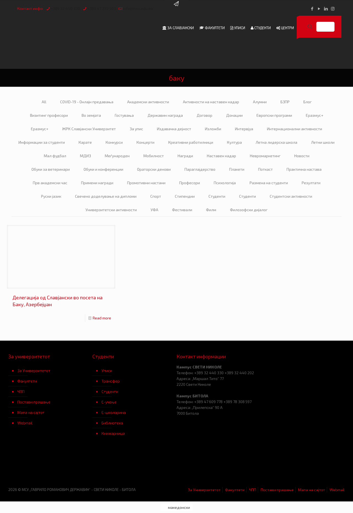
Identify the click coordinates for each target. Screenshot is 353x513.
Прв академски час (50, 182)
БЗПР (285, 101)
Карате (85, 142)
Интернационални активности (294, 128)
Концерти (145, 142)
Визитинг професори (49, 115)
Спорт (155, 196)
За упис (136, 128)
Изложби (213, 128)
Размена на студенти (269, 182)
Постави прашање (33, 402)
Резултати (311, 182)
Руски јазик (51, 196)
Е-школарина (113, 412)
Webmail (25, 422)
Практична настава (304, 169)
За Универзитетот (33, 370)
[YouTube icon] (319, 8)
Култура (234, 142)
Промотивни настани (146, 182)
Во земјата (91, 115)
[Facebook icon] (312, 8)
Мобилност (153, 155)
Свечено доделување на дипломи (106, 196)
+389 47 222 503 (101, 8)
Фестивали (182, 209)
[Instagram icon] (333, 8)
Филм (211, 209)
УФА (154, 209)
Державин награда (165, 115)
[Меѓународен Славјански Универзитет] (64, 28)
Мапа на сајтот (30, 412)
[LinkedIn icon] (326, 8)
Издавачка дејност (174, 128)
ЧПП (21, 391)
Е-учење (109, 402)
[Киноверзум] (134, 465)
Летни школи (323, 142)
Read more (102, 318)
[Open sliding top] (176, 6)
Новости (301, 155)
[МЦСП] (50, 465)
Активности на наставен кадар (211, 101)
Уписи (106, 370)
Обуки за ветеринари (50, 169)
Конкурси (114, 142)
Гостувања (124, 115)
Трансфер (110, 381)
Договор (204, 115)
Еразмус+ (314, 115)
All (44, 101)
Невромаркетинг (265, 155)
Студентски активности (291, 196)
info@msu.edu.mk (138, 8)
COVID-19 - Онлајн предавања (86, 101)
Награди (185, 155)
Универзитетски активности (111, 209)
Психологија (225, 182)
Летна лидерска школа (276, 142)
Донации (234, 115)
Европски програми (274, 115)
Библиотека (112, 422)
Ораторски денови (154, 169)
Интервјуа (244, 128)
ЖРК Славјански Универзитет (89, 128)
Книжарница (113, 433)
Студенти (216, 196)
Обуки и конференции (103, 169)
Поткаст (265, 169)
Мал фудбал (55, 155)
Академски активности (148, 101)
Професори (189, 182)
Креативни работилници (190, 142)
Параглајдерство (199, 169)
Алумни (260, 101)
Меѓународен (117, 155)
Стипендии (185, 196)
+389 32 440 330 (65, 8)
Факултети (27, 381)
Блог (307, 101)
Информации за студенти (41, 142)
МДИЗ (85, 155)
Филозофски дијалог (249, 209)
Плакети (236, 169)
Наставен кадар (221, 155)
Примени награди (97, 182)
